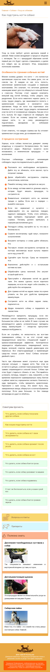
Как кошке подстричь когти (18, 424)
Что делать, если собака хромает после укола (24, 445)
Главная (5, 10)
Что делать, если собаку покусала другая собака (21, 415)
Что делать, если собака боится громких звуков (22, 501)
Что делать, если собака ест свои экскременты (21, 434)
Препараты (17, 526)
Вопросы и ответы (20, 517)
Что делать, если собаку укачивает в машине (24, 472)
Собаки (13, 10)
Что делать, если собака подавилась (21, 481)
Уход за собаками (25, 10)
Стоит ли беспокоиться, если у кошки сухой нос (24, 490)
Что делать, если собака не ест (20, 455)
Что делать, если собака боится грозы (22, 463)
